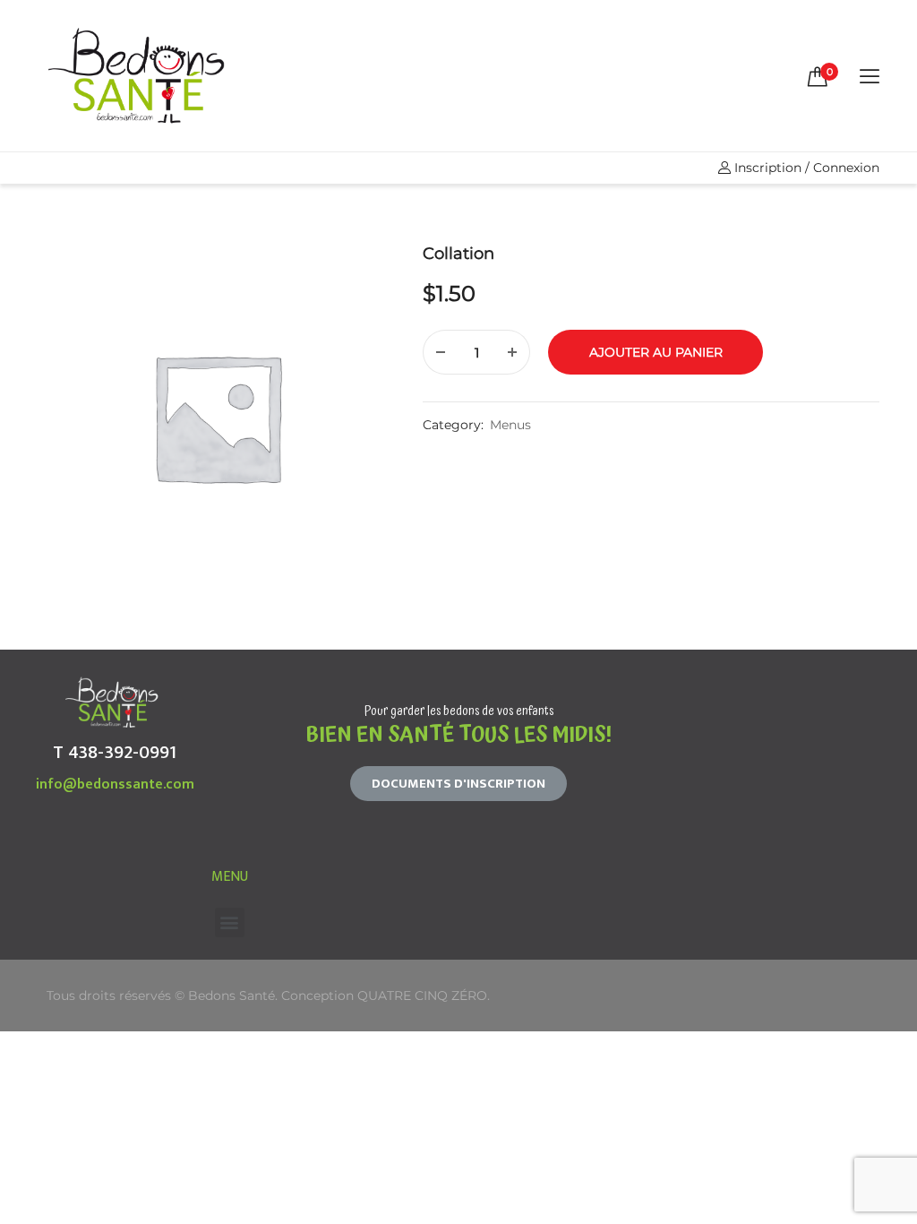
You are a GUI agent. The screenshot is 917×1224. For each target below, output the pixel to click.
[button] (458, 783)
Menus (510, 425)
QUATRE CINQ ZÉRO (422, 995)
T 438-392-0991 (114, 752)
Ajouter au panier (656, 352)
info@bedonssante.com (115, 784)
